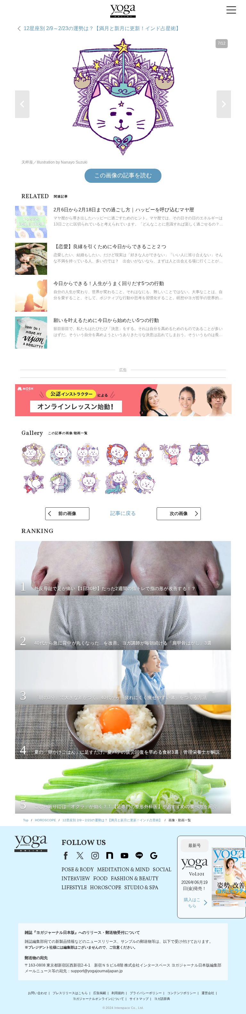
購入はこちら (192, 902)
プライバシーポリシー (146, 993)
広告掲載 (99, 993)
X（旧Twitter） (80, 855)
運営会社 (207, 993)
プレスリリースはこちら (70, 993)
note (109, 855)
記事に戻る (123, 513)
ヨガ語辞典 (162, 999)
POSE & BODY (78, 870)
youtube (124, 855)
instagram (95, 855)
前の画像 (67, 513)
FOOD (100, 879)
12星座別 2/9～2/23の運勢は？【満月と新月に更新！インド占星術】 (102, 28)
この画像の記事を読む (123, 175)
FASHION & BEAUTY (135, 879)
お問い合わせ (37, 993)
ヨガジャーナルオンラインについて (98, 999)
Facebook (64, 855)
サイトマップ (139, 999)
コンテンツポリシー (181, 993)
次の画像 (179, 513)
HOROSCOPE (105, 887)
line (139, 855)
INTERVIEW (76, 879)
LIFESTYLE (74, 887)
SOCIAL (162, 870)
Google (154, 855)
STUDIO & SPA (141, 887)
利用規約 (117, 993)
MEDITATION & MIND (123, 870)
